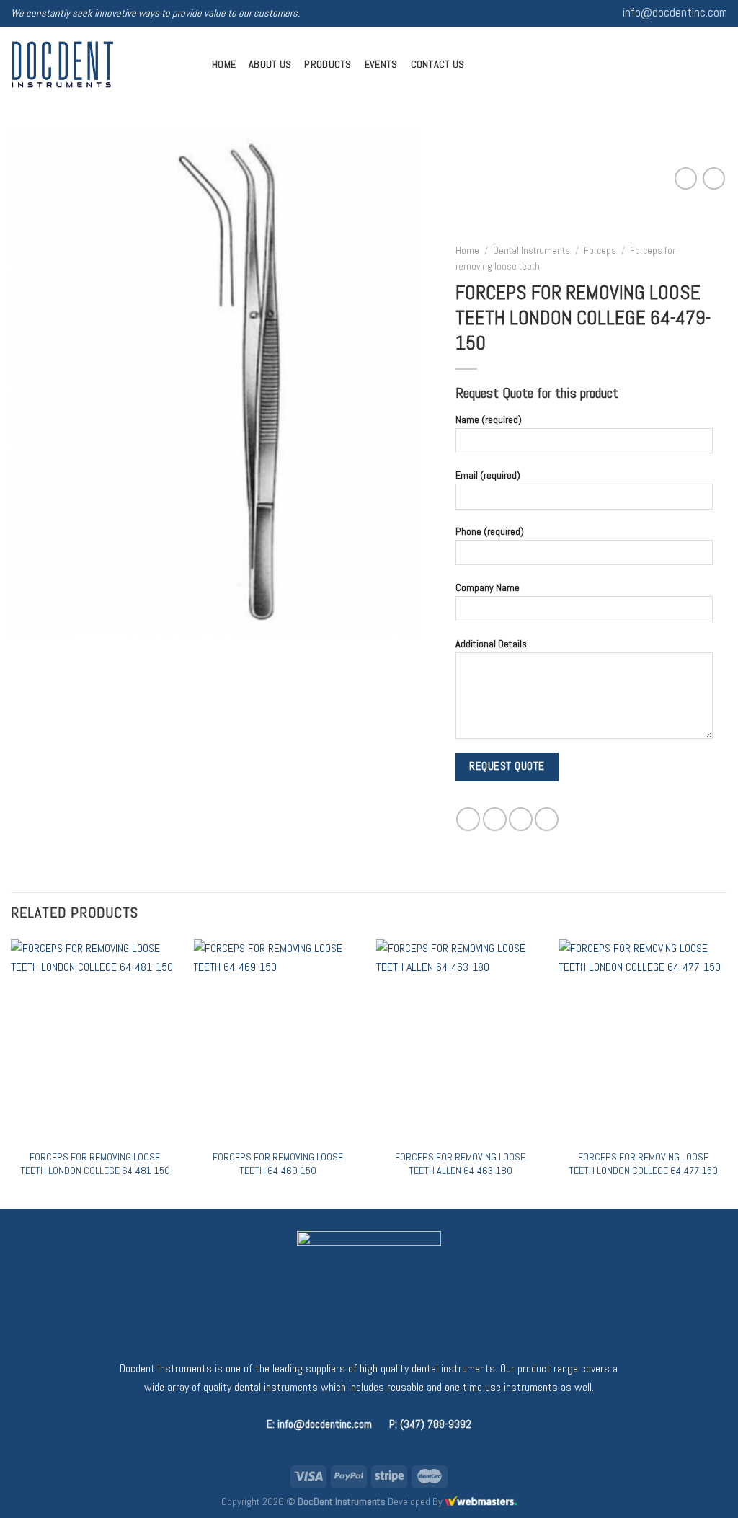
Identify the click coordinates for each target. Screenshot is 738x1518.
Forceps (600, 250)
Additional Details (491, 643)
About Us (270, 64)
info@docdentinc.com (675, 12)
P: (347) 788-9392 (430, 1424)
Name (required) (488, 419)
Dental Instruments (531, 250)
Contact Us (438, 64)
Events (381, 64)
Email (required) (487, 475)
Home (224, 64)
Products (327, 64)
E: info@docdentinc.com (319, 1424)
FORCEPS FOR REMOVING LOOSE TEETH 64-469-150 (278, 1163)
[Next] (726, 1072)
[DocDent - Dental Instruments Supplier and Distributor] (100, 64)
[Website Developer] (481, 1501)
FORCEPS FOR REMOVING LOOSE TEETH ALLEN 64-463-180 (460, 1163)
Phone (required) (489, 531)
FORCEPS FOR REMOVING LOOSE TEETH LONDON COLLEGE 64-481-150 (95, 1163)
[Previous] (11, 1072)
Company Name (487, 587)
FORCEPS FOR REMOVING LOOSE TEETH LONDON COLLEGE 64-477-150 (643, 1163)
